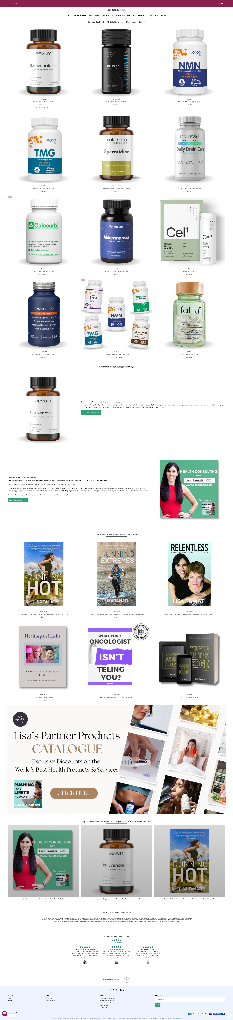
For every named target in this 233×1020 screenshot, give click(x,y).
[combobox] (63, 3)
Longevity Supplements (83, 15)
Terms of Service (50, 1003)
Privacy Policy (49, 998)
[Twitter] (117, 990)
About (163, 15)
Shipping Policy (50, 1000)
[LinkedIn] (123, 990)
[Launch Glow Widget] (4, 1013)
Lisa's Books (104, 1005)
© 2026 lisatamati (21, 1013)
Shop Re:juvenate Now (91, 412)
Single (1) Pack (39, 107)
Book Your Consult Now (18, 500)
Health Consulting (123, 15)
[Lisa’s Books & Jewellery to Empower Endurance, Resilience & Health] (189, 861)
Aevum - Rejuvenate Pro (104, 15)
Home (69, 15)
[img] (116, 939)
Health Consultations (107, 1003)
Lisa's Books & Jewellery (142, 15)
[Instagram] (113, 990)
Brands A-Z (103, 1007)
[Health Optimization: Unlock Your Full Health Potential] (43, 861)
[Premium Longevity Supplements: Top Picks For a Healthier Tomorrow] (116, 861)
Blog (156, 15)
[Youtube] (121, 990)
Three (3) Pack (47, 107)
